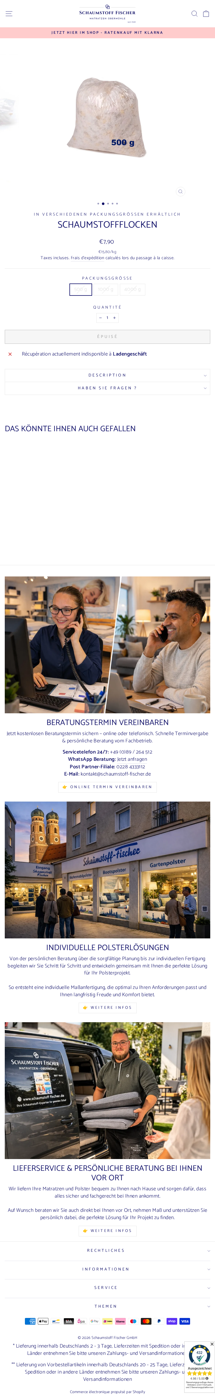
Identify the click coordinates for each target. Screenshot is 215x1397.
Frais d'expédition (87, 258)
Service (106, 1287)
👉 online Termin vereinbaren (107, 787)
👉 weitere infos (107, 1008)
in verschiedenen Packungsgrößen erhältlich (107, 214)
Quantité (107, 308)
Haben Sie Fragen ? (107, 388)
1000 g (106, 289)
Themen (106, 1306)
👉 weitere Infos (107, 1231)
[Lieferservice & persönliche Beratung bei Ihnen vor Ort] (107, 1090)
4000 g (132, 289)
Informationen (106, 1269)
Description (107, 375)
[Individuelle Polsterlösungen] (107, 870)
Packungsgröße (107, 279)
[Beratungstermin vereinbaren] (107, 644)
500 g (80, 289)
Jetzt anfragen (132, 760)
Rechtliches (106, 1250)
